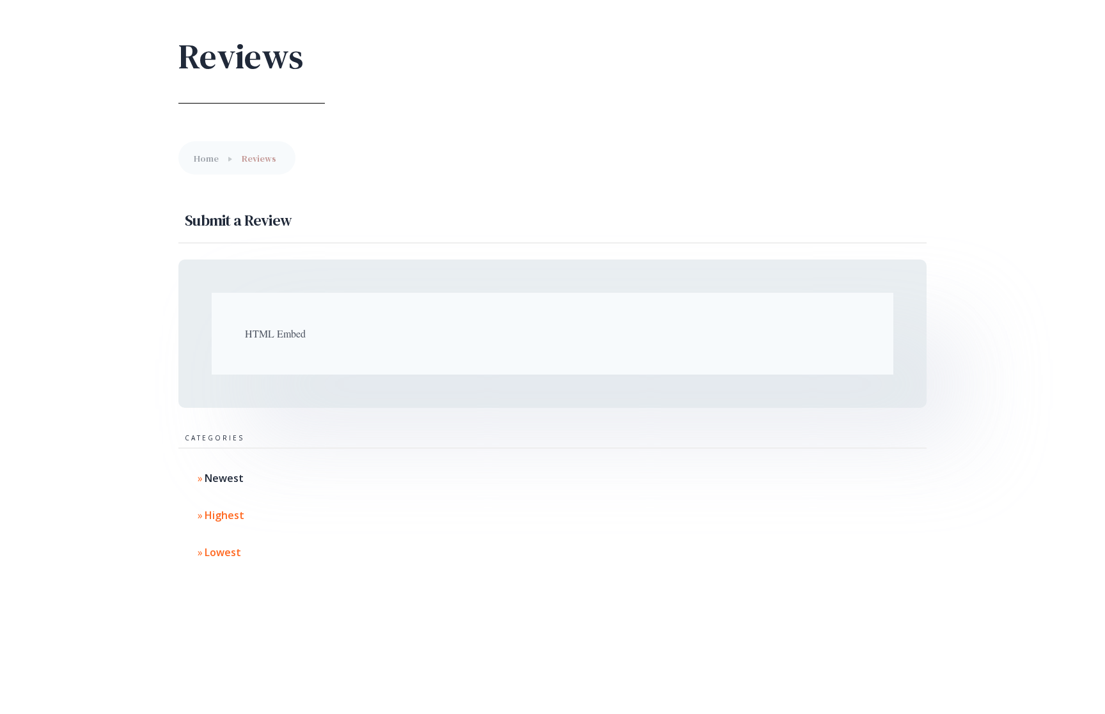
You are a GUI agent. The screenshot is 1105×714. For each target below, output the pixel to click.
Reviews (259, 158)
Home (206, 158)
